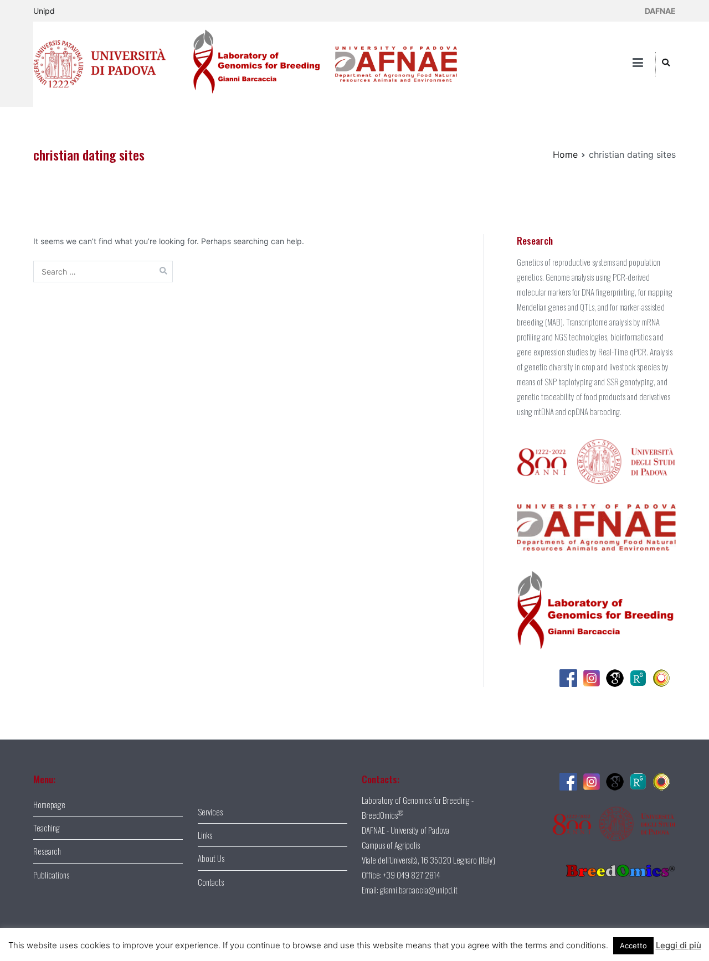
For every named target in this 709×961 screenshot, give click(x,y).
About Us (211, 858)
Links (205, 835)
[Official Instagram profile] (594, 676)
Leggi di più (678, 945)
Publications (51, 875)
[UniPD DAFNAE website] (390, 63)
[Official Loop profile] (664, 676)
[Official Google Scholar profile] (617, 676)
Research (47, 851)
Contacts (211, 882)
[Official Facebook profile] (571, 676)
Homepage (49, 804)
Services (210, 811)
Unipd (44, 11)
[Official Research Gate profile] (641, 676)
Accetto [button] (633, 945)
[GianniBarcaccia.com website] (250, 63)
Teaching (46, 828)
